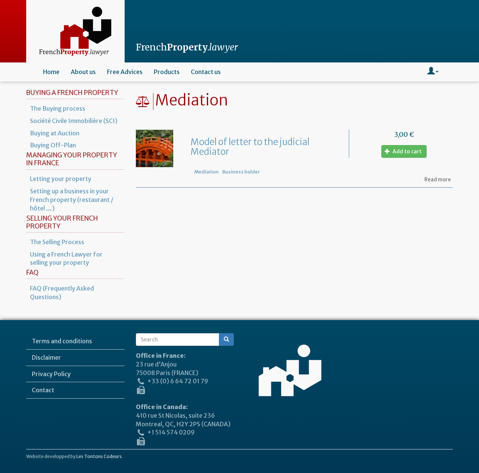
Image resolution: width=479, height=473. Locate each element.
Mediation (206, 172)
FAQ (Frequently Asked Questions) (62, 293)
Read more (437, 179)
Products (167, 72)
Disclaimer (46, 357)
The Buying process (57, 108)
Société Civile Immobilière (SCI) (74, 121)
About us (83, 72)
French (187, 47)
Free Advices (125, 72)
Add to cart (406, 151)
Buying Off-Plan (53, 145)
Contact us (206, 72)
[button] (433, 71)
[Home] (75, 31)
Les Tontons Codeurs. (99, 456)
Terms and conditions (62, 341)
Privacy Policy (51, 374)
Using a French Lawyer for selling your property (66, 259)
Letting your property (60, 178)
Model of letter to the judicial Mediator (249, 146)
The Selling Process (57, 242)
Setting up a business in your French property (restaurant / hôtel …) (71, 199)
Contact (43, 390)
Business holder (241, 172)
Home (51, 72)
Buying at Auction (54, 133)
